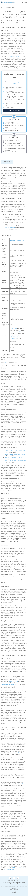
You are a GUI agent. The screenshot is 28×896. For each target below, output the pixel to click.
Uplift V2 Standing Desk (18, 867)
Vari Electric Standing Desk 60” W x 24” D (15, 451)
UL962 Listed (13, 328)
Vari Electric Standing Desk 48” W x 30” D (15, 454)
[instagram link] (10, 878)
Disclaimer (14, 892)
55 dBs (16, 681)
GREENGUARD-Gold (10, 227)
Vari (5, 362)
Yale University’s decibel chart (9, 684)
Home (2, 7)
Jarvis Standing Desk (8, 869)
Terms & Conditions (14, 889)
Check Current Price (14, 110)
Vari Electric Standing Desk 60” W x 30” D (15, 457)
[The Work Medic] (8, 2)
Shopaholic (20, 784)
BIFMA (20, 331)
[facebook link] (14, 878)
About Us (14, 888)
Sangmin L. (18, 753)
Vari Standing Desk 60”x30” (15, 56)
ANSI (17, 331)
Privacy (14, 891)
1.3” (5, 673)
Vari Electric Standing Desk (17, 240)
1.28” (2, 673)
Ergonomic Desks (10, 7)
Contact (14, 894)
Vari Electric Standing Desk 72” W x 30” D (15, 460)
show (10, 161)
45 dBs (10, 681)
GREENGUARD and (18, 335)
